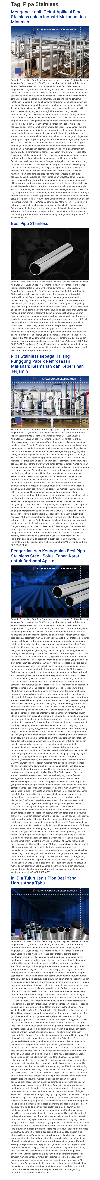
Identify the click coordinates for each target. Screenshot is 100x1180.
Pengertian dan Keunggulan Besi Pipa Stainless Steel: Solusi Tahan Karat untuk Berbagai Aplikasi (48, 555)
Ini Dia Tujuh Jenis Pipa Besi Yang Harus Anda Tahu (44, 880)
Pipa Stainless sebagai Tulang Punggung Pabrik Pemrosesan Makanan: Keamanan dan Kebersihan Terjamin (47, 364)
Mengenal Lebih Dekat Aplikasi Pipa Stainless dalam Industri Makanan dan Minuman (48, 16)
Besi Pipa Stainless (29, 223)
